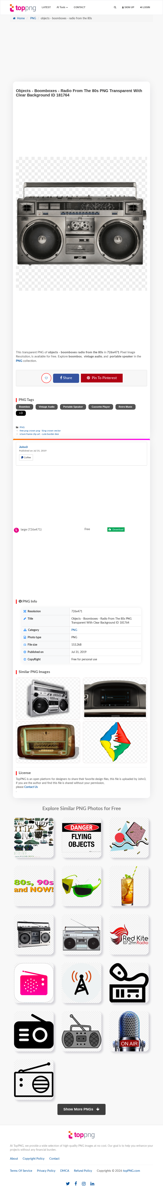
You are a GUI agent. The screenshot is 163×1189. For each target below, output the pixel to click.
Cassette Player (101, 406)
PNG (32, 18)
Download (117, 529)
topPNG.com (131, 1170)
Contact (79, 7)
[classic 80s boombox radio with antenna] (34, 934)
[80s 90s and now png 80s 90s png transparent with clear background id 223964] (34, 886)
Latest (46, 7)
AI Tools (61, 7)
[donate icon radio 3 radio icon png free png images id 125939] (81, 982)
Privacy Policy (46, 1170)
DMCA (64, 1170)
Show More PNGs (78, 1109)
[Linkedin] (92, 1184)
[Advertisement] (81, 54)
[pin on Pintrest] (48, 822)
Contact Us (31, 787)
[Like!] (46, 378)
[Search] (115, 7)
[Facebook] (76, 1184)
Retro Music (125, 406)
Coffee (27, 457)
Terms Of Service (21, 1170)
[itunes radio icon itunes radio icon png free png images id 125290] (34, 982)
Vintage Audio (46, 406)
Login (146, 7)
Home (20, 18)
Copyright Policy (34, 1158)
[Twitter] (68, 1184)
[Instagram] (84, 1184)
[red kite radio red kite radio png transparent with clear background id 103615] (129, 934)
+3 (21, 413)
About (14, 1158)
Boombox (24, 406)
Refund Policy (83, 1170)
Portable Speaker (73, 406)
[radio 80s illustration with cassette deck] (81, 934)
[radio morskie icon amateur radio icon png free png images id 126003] (129, 982)
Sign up (129, 7)
